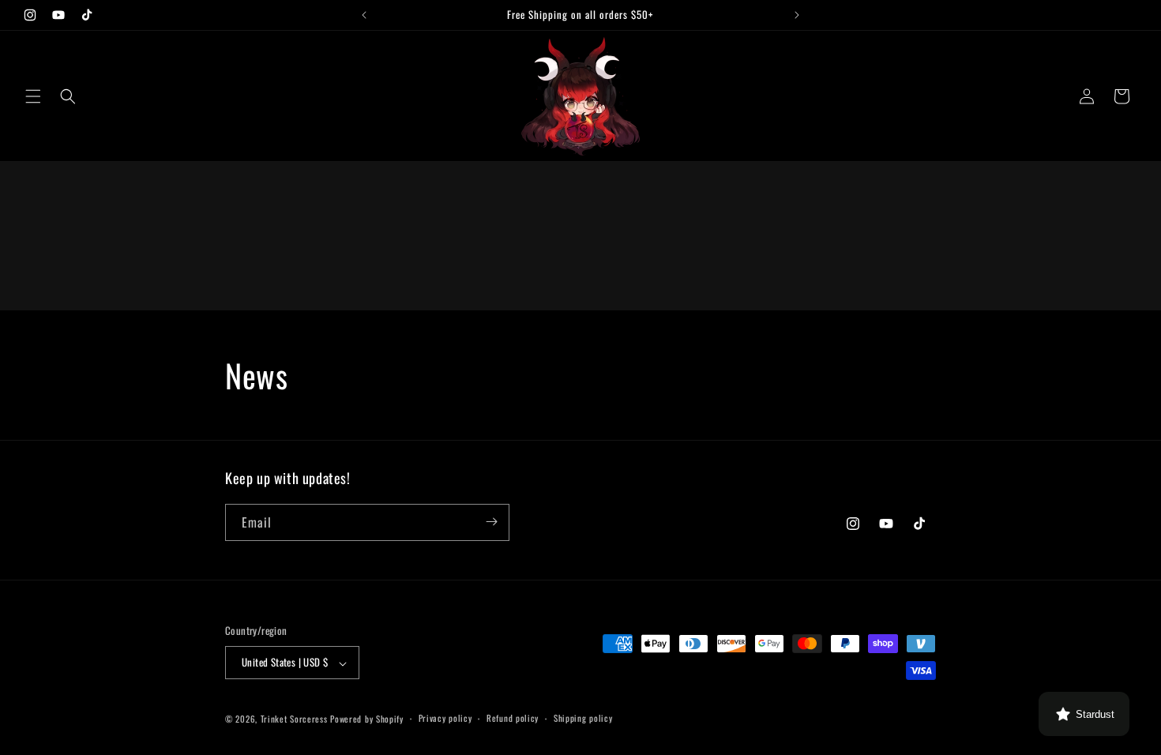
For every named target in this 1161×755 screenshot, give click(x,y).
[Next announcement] (797, 15)
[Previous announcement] (364, 15)
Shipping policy (583, 718)
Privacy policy (445, 718)
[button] (33, 96)
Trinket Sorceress (294, 718)
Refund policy (513, 718)
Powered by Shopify (367, 718)
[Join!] (491, 521)
